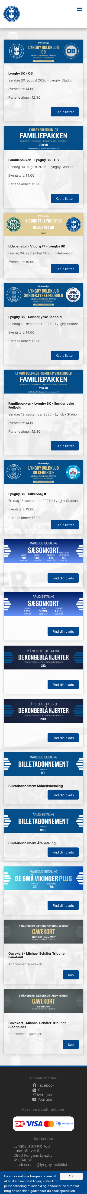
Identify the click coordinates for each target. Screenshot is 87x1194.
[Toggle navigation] (79, 9)
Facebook (45, 1085)
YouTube (44, 1099)
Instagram (45, 1094)
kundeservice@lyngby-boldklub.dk (44, 1164)
